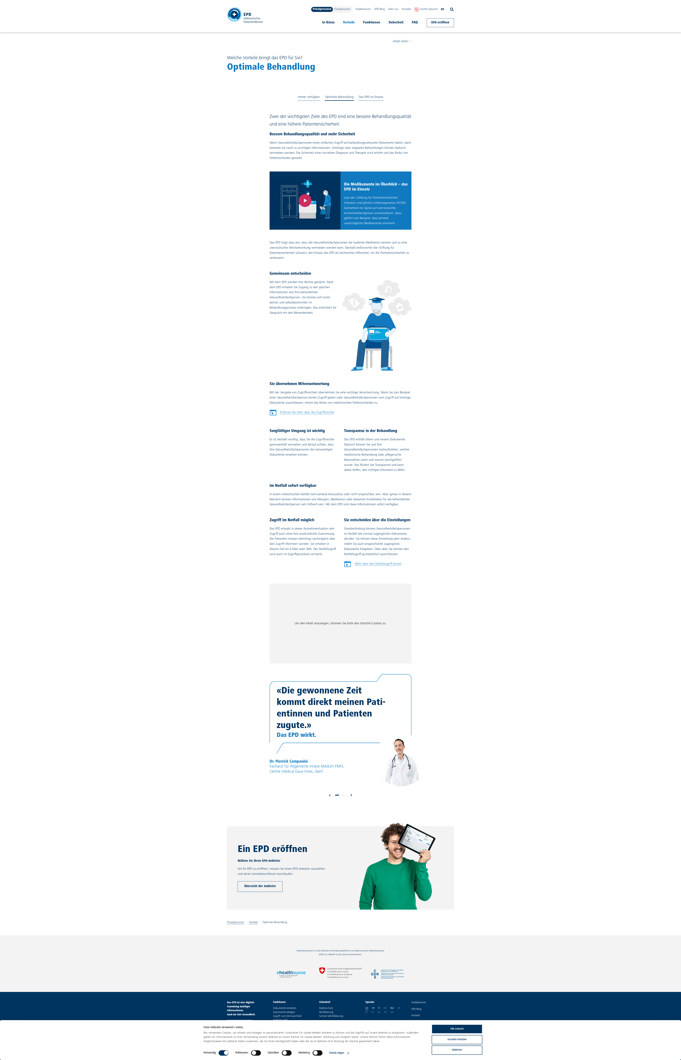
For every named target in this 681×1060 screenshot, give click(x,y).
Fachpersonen (342, 9)
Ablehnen (457, 1050)
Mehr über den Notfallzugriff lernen (378, 564)
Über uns (393, 9)
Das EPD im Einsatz (371, 97)
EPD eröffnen (440, 22)
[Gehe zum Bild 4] (345, 795)
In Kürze (328, 22)
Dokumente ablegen (284, 1012)
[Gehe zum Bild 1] (337, 795)
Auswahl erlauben (457, 1039)
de (442, 9)
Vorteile (349, 22)
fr (373, 1008)
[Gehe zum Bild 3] (343, 795)
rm (392, 1008)
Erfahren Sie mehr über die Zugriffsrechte (307, 412)
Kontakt (406, 9)
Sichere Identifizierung (331, 1016)
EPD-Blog (379, 9)
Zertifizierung (326, 1012)
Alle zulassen (457, 1029)
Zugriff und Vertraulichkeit (287, 1016)
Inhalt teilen (400, 41)
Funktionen (371, 22)
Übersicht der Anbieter (260, 886)
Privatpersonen (322, 9)
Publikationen (363, 9)
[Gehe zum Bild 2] (340, 795)
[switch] (256, 1053)
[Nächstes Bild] (351, 795)
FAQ (415, 22)
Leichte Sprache (429, 9)
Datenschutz (326, 1008)
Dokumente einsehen (284, 1008)
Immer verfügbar (309, 97)
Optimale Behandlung (339, 97)
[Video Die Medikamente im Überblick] (305, 200)
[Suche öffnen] (452, 9)
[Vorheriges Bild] (330, 795)
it (379, 1008)
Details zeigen (336, 1053)
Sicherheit (396, 22)
